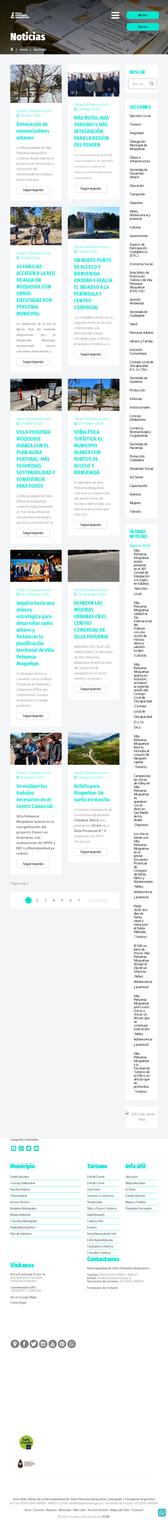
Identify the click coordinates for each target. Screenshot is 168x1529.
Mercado (80, 1510)
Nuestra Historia (20, 1189)
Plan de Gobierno (21, 1233)
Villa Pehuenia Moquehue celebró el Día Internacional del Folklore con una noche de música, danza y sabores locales (142, 627)
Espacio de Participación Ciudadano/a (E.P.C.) (138, 249)
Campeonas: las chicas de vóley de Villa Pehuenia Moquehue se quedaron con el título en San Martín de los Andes (142, 798)
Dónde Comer (95, 1183)
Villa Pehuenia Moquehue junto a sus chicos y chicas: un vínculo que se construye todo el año (142, 1012)
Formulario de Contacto (102, 1288)
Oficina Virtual (18, 1195)
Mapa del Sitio (120, 1510)
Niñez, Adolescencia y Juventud (140, 215)
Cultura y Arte (95, 1221)
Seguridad (137, 133)
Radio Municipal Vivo (22, 1227)
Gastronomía (139, 236)
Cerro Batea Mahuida (100, 1240)
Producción (137, 390)
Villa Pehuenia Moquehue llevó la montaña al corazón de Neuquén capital (141, 749)
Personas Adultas (141, 333)
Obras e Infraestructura (33, 111)
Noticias (51, 1510)
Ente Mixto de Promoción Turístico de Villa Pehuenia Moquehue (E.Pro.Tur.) (141, 282)
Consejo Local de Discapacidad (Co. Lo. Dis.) (141, 365)
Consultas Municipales (23, 1221)
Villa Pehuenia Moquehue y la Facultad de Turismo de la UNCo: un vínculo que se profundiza (142, 1070)
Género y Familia (141, 341)
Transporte (137, 194)
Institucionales (140, 407)
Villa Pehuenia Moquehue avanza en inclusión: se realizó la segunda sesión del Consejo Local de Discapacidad (142, 682)
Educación (137, 186)
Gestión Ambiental (137, 301)
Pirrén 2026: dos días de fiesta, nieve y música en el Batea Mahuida (141, 919)
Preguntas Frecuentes (139, 1208)
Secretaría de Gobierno (139, 380)
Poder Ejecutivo (19, 1176)
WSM (106, 1516)
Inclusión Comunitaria (138, 351)
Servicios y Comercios (100, 1195)
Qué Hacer (93, 1189)
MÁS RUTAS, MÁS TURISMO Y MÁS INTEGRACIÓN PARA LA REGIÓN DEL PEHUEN (91, 131)
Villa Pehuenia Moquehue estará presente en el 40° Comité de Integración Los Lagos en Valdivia (142, 567)
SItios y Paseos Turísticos (102, 1208)
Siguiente (98, 900)
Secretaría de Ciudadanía (139, 313)
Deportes (136, 203)
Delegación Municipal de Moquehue (138, 145)
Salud (133, 324)
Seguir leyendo (33, 190)
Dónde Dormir (95, 1176)
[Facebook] (13, 1148)
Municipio (65, 1510)
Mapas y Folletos (136, 1202)
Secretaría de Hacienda (139, 446)
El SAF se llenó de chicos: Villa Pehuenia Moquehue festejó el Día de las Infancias (142, 958)
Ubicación (132, 1176)
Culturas (135, 227)
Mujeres (135, 503)
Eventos (135, 494)
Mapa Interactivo (135, 1183)
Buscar (144, 26)
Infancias (136, 399)
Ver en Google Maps (23, 1297)
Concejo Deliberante (138, 418)
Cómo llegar (18, 1302)
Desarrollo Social (141, 469)
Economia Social (141, 264)
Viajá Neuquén (96, 1214)
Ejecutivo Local (140, 116)
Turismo (135, 124)
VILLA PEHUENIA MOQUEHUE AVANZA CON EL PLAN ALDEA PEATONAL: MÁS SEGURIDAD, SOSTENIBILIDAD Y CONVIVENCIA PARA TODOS (35, 459)
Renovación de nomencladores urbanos (32, 131)
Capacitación (138, 486)
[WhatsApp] (21, 1148)
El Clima (130, 1189)
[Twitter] (28, 1148)
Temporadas (94, 1202)
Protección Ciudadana (137, 458)
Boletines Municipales (23, 1208)
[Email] (36, 1148)
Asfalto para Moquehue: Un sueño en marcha (92, 793)
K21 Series (136, 477)
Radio (144, 15)
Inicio (28, 1510)
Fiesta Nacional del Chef (101, 1233)
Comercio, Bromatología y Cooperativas (140, 432)
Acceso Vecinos (19, 1202)
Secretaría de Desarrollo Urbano (139, 173)
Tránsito (135, 511)
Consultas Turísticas (99, 1252)
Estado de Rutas (135, 1195)
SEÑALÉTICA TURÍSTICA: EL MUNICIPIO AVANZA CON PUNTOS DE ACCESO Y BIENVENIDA (88, 452)
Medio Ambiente (20, 1214)
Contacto (137, 1510)
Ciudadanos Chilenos (100, 1246)
